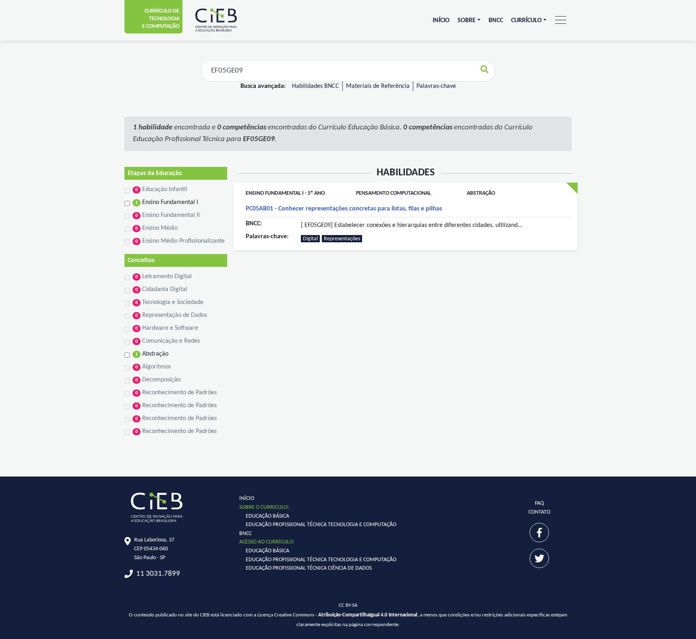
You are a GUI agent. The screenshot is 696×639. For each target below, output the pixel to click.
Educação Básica (267, 516)
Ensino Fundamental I (166, 202)
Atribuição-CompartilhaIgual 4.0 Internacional (367, 615)
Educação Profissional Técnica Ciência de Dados (309, 568)
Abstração (151, 354)
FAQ (539, 503)
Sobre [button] (467, 20)
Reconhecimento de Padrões (176, 392)
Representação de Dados (171, 315)
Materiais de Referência (378, 86)
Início (441, 20)
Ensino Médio (156, 228)
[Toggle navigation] (561, 20)
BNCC (496, 20)
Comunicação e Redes (167, 341)
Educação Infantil (161, 189)
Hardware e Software (166, 328)
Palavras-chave (436, 86)
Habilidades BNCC (315, 86)
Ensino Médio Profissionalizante (180, 241)
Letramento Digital (163, 276)
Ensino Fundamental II (167, 215)
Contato (539, 512)
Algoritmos (153, 367)
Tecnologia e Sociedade (169, 302)
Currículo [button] (526, 20)
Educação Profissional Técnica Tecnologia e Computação (321, 525)
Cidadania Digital (161, 289)
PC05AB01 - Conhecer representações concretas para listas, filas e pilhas (344, 209)
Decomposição (157, 380)
